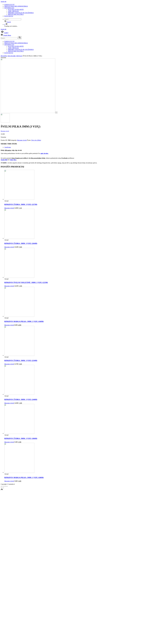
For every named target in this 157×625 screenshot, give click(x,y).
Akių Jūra (13, 160)
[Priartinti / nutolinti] (7, 486)
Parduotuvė (9, 4)
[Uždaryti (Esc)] (1, 486)
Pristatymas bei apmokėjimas (16, 6)
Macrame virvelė (15, 56)
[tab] (80, 147)
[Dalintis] (3, 486)
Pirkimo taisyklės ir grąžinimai (21, 13)
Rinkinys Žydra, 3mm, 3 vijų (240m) (20, 399)
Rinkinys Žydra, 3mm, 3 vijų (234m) (20, 360)
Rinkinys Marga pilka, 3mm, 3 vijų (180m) (24, 477)
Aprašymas (7, 147)
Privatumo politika (16, 14)
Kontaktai (8, 16)
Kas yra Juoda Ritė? (16, 9)
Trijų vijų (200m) (36, 140)
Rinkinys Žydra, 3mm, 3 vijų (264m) (20, 243)
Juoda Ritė (4, 160)
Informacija (9, 8)
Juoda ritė (3, 1)
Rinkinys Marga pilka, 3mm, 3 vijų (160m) (24, 321)
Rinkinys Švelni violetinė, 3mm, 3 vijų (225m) (26, 282)
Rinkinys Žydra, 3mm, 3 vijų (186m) (20, 438)
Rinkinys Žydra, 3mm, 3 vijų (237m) (20, 204)
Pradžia (4, 56)
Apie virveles (13, 11)
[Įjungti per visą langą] (5, 486)
